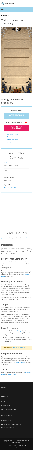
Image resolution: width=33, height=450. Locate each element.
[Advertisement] (16, 211)
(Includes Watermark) (17, 116)
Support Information (12, 139)
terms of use (12, 374)
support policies (21, 362)
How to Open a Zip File (7, 428)
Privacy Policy (12, 445)
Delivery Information (13, 134)
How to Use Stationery (10, 187)
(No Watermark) (17, 128)
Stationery (5, 15)
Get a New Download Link (8, 409)
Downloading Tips (6, 420)
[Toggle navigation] (2, 9)
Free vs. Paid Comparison (14, 137)
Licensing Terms (5, 405)
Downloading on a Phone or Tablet (11, 424)
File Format (7, 163)
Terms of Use (11, 142)
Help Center (4, 402)
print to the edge (17, 331)
